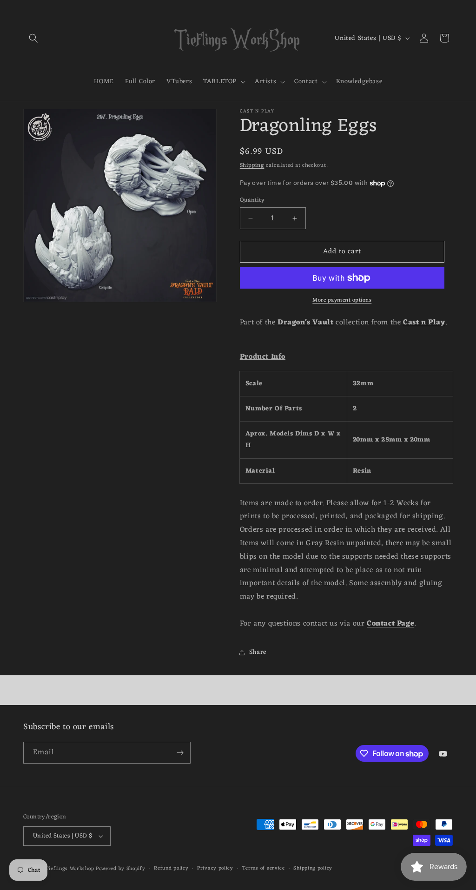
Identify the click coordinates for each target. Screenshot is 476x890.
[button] (33, 38)
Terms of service (263, 868)
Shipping (252, 165)
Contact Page (390, 623)
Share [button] (257, 652)
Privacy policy (215, 868)
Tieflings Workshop (70, 868)
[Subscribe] (180, 753)
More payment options (341, 300)
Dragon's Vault (305, 322)
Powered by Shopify (120, 868)
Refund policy (171, 868)
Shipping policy (312, 868)
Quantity (252, 200)
